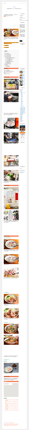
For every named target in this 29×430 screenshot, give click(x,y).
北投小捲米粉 (9, 424)
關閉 (22, 89)
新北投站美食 (12, 424)
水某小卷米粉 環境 (8, 54)
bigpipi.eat (7, 47)
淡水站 (21, 93)
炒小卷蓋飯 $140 (10, 59)
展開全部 (21, 89)
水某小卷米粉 (7, 53)
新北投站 (22, 96)
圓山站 (21, 100)
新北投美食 (7, 425)
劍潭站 (21, 99)
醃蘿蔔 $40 (9, 62)
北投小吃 (10, 425)
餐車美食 (21, 119)
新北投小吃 (12, 425)
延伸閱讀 (8, 66)
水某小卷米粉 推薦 (8, 56)
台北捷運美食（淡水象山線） (23, 92)
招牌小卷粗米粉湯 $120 (11, 57)
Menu (5, 3)
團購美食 (21, 118)
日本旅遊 (21, 116)
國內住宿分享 (21, 114)
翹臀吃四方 (7, 45)
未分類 (21, 121)
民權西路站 (22, 101)
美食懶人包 (21, 90)
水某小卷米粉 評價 (8, 63)
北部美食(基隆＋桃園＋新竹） (23, 111)
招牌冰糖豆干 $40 (10, 61)
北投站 (4, 16)
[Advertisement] (13, 23)
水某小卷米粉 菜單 (8, 55)
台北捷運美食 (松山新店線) (23, 108)
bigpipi (7, 16)
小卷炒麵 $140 (9, 60)
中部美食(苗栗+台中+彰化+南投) (23, 112)
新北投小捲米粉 (15, 424)
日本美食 (21, 115)
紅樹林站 (22, 94)
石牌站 (21, 97)
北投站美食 (6, 424)
